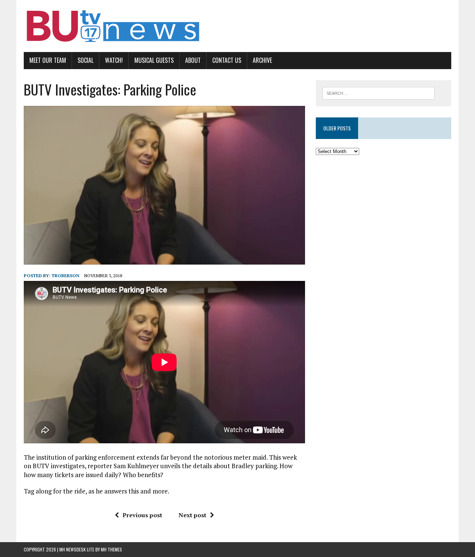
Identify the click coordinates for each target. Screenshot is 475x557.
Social (86, 60)
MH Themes (111, 549)
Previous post (142, 515)
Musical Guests (154, 60)
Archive (262, 60)
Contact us (226, 60)
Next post (192, 515)
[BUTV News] (237, 26)
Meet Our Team (47, 60)
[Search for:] (378, 92)
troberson (65, 275)
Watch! (114, 60)
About (193, 60)
